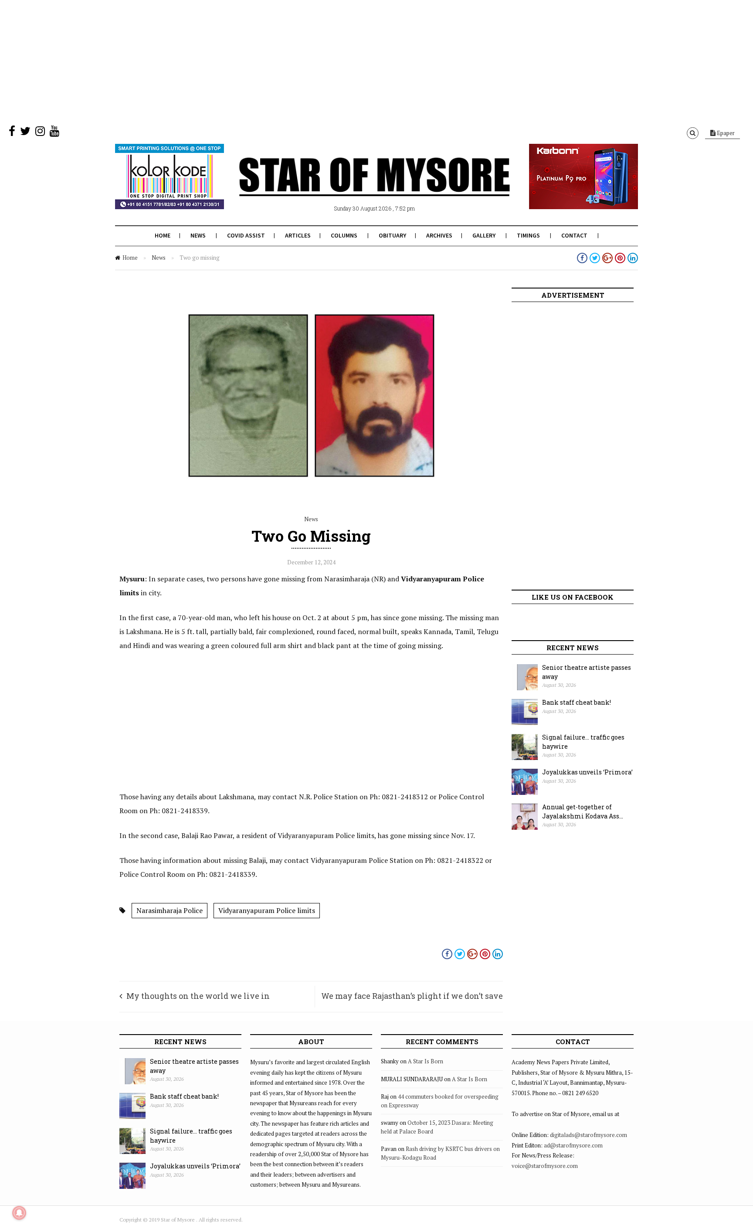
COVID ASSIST (246, 235)
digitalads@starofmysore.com (588, 1135)
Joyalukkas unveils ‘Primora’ (587, 772)
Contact (574, 235)
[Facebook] (12, 133)
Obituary (392, 235)
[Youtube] (54, 133)
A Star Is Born (425, 1061)
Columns (344, 235)
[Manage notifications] (19, 1213)
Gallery (483, 235)
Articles (298, 235)
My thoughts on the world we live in (198, 996)
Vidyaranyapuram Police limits (266, 910)
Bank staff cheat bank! (576, 702)
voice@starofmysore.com (545, 1166)
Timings (528, 235)
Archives (439, 235)
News (198, 235)
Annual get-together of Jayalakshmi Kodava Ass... (582, 811)
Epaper (725, 133)
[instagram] (40, 133)
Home (162, 235)
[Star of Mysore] (354, 187)
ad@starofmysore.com (573, 1145)
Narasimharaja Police (169, 910)
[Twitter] (25, 133)
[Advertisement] (261, 61)
